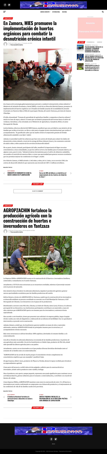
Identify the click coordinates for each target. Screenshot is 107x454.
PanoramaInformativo (17, 45)
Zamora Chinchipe (45, 12)
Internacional (56, 12)
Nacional (64, 12)
